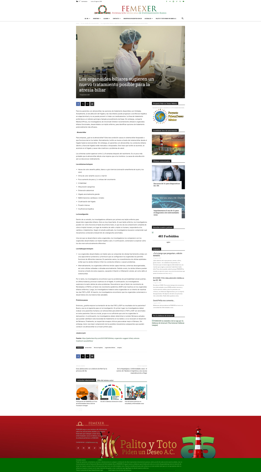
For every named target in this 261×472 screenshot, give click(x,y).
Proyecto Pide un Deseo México (165, 103)
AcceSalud (148, 18)
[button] (182, 19)
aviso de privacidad (91, 460)
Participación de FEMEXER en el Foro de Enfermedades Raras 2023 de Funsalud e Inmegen (86, 403)
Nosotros (96, 18)
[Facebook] (166, 1)
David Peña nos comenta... (164, 300)
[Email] (87, 104)
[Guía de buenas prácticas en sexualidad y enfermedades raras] (136, 392)
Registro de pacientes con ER (133, 18)
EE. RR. (86, 18)
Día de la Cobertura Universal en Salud (111, 401)
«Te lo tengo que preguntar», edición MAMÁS (167, 254)
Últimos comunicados (161, 161)
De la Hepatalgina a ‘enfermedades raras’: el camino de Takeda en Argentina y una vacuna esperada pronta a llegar (131, 371)
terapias (119, 347)
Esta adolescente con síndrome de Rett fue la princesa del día (91, 370)
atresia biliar (88, 347)
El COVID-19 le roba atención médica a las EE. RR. (168, 279)
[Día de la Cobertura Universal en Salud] (111, 392)
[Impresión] (92, 104)
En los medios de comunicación (90, 23)
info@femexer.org (91, 442)
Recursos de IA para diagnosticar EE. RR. (167, 184)
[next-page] (80, 409)
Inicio (77, 23)
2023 (78, 399)
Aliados (105, 18)
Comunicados (104, 399)
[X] (180, 1)
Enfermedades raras (130, 399)
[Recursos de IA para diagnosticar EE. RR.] (168, 177)
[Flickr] (169, 1)
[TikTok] (176, 1)
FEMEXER (105, 470)
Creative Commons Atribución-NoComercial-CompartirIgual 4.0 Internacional (153, 470)
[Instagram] (173, 1)
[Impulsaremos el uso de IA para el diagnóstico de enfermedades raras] (168, 206)
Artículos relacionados (86, 380)
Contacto (116, 18)
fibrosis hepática (98, 347)
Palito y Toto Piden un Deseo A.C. (166, 18)
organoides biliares (110, 347)
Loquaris (156, 249)
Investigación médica (102, 74)
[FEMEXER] (130, 9)
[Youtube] (183, 1)
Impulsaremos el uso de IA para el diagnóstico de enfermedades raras (166, 212)
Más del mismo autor (105, 380)
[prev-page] (77, 409)
